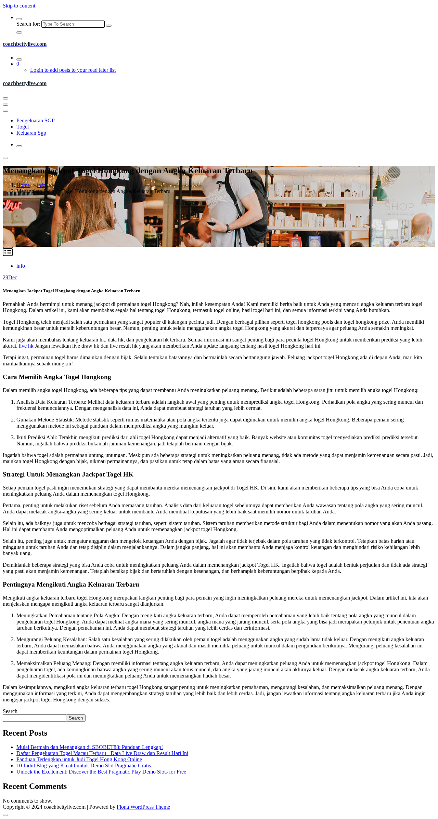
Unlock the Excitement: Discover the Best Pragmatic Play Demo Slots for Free (101, 772)
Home (23, 185)
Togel (22, 127)
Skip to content (19, 6)
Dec (10, 277)
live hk (26, 346)
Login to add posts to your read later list (73, 70)
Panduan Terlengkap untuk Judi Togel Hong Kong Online (79, 759)
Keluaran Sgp (31, 133)
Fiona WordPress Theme (143, 807)
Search (10, 711)
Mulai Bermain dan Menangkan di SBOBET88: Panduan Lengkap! (89, 747)
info (41, 185)
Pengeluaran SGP (35, 120)
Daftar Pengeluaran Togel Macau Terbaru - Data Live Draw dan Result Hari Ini (102, 753)
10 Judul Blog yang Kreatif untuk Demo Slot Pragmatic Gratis (83, 765)
